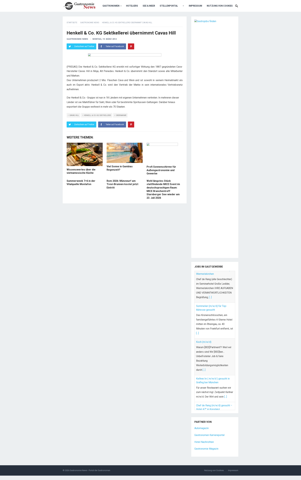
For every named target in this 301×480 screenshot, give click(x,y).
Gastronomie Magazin (206, 440)
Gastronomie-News (77, 39)
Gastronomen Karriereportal (209, 426)
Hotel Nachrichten (204, 433)
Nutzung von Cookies (220, 6)
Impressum (195, 6)
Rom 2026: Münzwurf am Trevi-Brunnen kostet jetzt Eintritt (122, 184)
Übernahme (121, 115)
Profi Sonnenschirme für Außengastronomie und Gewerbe (161, 170)
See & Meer (149, 6)
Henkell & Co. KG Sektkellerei (97, 115)
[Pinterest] (131, 46)
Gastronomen (111, 6)
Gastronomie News (89, 22)
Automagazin (201, 419)
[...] (197, 301)
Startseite (72, 22)
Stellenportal (169, 6)
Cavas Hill (74, 115)
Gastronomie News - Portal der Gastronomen (90, 462)
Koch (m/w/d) (203, 310)
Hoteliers (132, 6)
